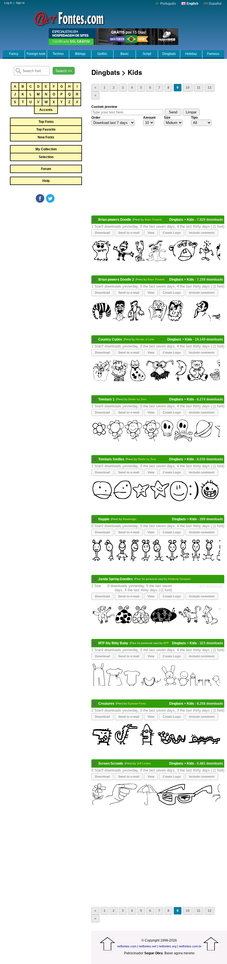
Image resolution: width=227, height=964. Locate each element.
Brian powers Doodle (114, 220)
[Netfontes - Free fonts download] (69, 18)
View (151, 232)
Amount (149, 118)
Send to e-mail (128, 232)
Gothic (102, 54)
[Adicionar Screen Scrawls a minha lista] (94, 763)
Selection (46, 157)
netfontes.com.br (190, 946)
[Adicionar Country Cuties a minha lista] (94, 339)
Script (147, 54)
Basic (124, 54)
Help (46, 181)
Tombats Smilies (111, 459)
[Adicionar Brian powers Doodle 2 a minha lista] (94, 279)
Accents (46, 110)
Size (167, 118)
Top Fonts (46, 122)
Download (102, 232)
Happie (103, 519)
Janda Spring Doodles (115, 579)
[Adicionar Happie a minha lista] (94, 519)
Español (214, 4)
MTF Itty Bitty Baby (113, 643)
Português (167, 4)
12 (209, 88)
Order (95, 118)
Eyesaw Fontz (137, 703)
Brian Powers (153, 219)
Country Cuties (110, 339)
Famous (213, 54)
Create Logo (172, 232)
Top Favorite (46, 129)
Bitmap (80, 54)
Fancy (13, 54)
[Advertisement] (45, 245)
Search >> (63, 71)
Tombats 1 (106, 399)
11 (198, 88)
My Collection (46, 149)
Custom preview (104, 107)
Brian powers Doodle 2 (116, 279)
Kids (190, 220)
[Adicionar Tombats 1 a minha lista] (94, 399)
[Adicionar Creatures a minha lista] (94, 703)
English (192, 4)
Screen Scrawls (110, 763)
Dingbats (169, 54)
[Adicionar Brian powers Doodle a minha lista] (94, 219)
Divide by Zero (137, 399)
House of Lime (145, 339)
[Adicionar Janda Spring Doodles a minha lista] (94, 579)
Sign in (20, 2)
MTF (166, 643)
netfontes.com (126, 946)
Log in (8, 2)
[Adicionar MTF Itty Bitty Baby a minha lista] (94, 643)
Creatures (106, 704)
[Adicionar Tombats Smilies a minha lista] (94, 459)
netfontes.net (147, 946)
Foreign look (36, 54)
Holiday (191, 54)
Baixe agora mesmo (179, 953)
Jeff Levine (144, 763)
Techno (58, 54)
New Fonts (46, 137)
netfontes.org (167, 946)
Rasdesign (129, 519)
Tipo (194, 118)
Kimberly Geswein (179, 578)
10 (188, 88)
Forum (46, 169)
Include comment (202, 232)
